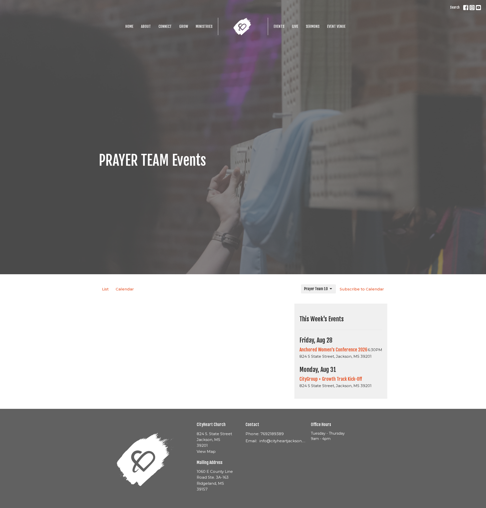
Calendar (125, 289)
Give (295, 26)
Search (454, 7)
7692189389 (272, 433)
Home (129, 26)
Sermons (312, 26)
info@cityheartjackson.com (282, 440)
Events (279, 26)
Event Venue (336, 26)
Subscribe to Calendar (362, 289)
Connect (165, 26)
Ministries (204, 26)
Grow (183, 26)
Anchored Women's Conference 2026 (333, 349)
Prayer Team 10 (316, 288)
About (146, 26)
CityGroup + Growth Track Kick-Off (330, 379)
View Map (206, 451)
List (105, 289)
